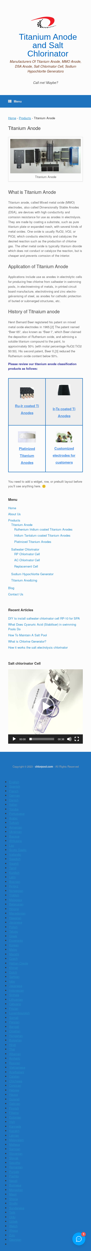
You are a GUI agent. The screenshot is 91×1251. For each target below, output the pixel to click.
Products (25, 118)
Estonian (15, 1117)
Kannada (15, 1126)
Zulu (12, 1235)
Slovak (13, 1158)
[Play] (14, 739)
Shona (13, 1199)
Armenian (15, 827)
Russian (14, 1063)
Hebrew (14, 1090)
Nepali (13, 1180)
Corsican (15, 1085)
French (13, 791)
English (14, 782)
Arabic (13, 818)
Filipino (14, 1112)
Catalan (14, 1076)
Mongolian (16, 1190)
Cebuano (15, 1004)
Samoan (14, 1149)
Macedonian (17, 913)
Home (12, 118)
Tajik (12, 1212)
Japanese (15, 986)
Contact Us (15, 594)
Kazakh (14, 1131)
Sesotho (14, 1162)
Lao (11, 845)
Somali (13, 1017)
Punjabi (14, 1171)
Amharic (14, 1058)
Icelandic (15, 854)
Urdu (12, 1217)
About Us (14, 514)
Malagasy (15, 900)
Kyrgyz (13, 886)
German (14, 795)
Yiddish (14, 895)
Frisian (13, 1008)
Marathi (14, 954)
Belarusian (16, 904)
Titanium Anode (21, 524)
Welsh (13, 1226)
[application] (45, 706)
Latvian (14, 1135)
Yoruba (13, 809)
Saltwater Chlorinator (25, 549)
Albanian (15, 1054)
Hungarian (16, 1035)
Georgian (15, 1239)
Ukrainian (15, 831)
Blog (11, 588)
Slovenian (15, 1153)
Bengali (14, 1026)
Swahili (14, 863)
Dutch (13, 972)
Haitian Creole (18, 963)
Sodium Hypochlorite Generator (32, 574)
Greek (13, 936)
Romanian (16, 1167)
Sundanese (16, 1208)
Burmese (15, 1185)
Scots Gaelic (18, 850)
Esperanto (16, 940)
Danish (13, 800)
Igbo (12, 981)
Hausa (13, 1094)
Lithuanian (16, 999)
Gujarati (14, 1099)
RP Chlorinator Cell (27, 554)
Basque (14, 836)
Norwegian (16, 890)
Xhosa (13, 1230)
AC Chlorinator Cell (27, 560)
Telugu (13, 931)
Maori (13, 1194)
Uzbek (13, 1221)
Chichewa (15, 1081)
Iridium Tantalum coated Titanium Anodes (42, 535)
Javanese (15, 922)
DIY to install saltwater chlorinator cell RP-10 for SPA (44, 618)
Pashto (14, 1176)
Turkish (14, 822)
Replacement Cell (26, 566)
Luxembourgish (19, 1013)
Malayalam (16, 1140)
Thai (12, 1049)
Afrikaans (15, 840)
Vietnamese (17, 1067)
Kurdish (14, 872)
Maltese (14, 1144)
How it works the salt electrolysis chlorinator (38, 647)
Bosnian (14, 881)
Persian (14, 1022)
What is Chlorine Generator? (27, 641)
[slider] (41, 739)
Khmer (13, 967)
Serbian (14, 976)
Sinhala (14, 995)
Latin (12, 877)
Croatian (14, 1031)
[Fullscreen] (76, 739)
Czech (13, 958)
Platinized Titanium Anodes (32, 541)
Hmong (14, 909)
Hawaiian (15, 918)
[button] (45, 706)
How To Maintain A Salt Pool (27, 635)
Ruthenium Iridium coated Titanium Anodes (43, 529)
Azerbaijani (16, 1072)
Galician (14, 1103)
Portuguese (16, 813)
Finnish (14, 1108)
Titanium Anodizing (24, 580)
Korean (14, 945)
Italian (13, 804)
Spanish (14, 786)
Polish (13, 927)
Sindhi (13, 1203)
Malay (13, 949)
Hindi (12, 1045)
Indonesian (16, 990)
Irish (12, 1121)
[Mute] (69, 739)
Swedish (15, 859)
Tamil (12, 868)
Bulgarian (15, 1040)
